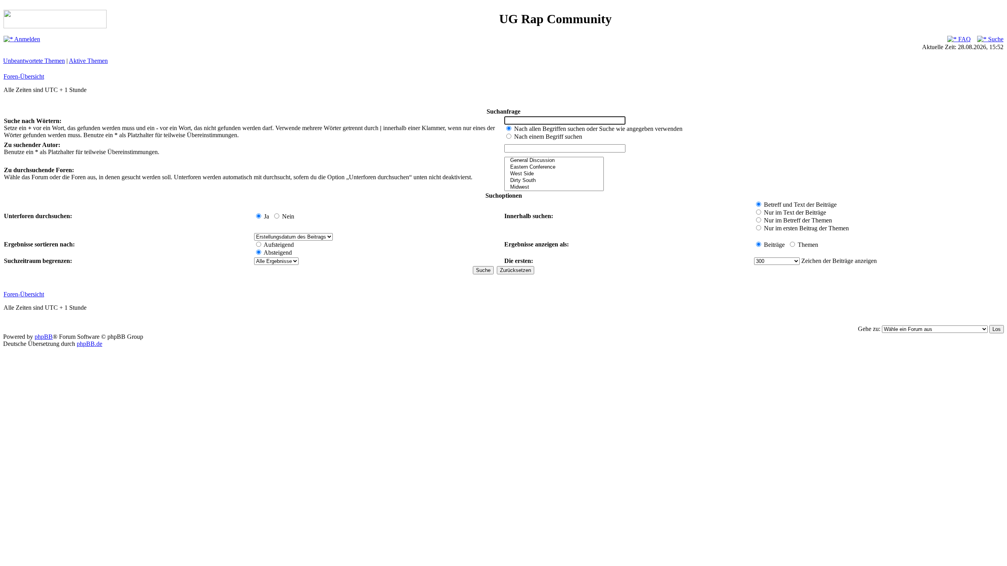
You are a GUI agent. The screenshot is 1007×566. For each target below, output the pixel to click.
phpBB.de (89, 343)
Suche (995, 39)
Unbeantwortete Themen (34, 60)
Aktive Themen (88, 60)
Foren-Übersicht (24, 76)
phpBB (44, 336)
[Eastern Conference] (554, 167)
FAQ (964, 39)
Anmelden (26, 39)
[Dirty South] (554, 180)
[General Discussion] (554, 160)
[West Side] (554, 174)
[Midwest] (554, 187)
